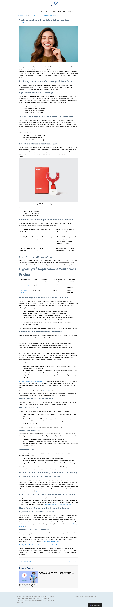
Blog (64, 11)
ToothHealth (20, 15)
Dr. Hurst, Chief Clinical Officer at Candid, (30, 381)
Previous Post (26, 561)
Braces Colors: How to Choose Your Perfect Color (48, 573)
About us (70, 11)
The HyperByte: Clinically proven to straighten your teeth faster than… (39, 544)
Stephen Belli (46, 391)
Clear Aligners (56, 11)
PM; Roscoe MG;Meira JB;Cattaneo (51, 541)
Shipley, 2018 (38, 491)
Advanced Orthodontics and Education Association (57, 504)
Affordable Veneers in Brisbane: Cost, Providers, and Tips (28, 585)
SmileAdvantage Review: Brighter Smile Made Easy (67, 573)
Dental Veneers (44, 11)
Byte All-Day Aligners (25, 285)
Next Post (72, 561)
